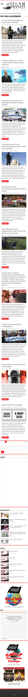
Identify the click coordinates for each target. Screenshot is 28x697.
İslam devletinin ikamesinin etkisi (16, 576)
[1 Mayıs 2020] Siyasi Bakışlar (15, 539)
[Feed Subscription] (27, 16)
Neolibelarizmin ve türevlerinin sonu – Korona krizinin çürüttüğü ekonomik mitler (17, 534)
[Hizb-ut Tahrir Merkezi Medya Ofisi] (14, 595)
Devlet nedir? (12, 557)
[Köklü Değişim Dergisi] (14, 675)
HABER (11, 24)
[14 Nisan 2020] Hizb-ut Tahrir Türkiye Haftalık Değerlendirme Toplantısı (13, 63)
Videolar (20, 67)
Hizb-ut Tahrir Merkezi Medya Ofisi (14, 607)
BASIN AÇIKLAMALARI (7, 67)
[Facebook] (13, 695)
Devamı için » (5, 55)
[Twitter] (15, 695)
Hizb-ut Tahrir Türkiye (14, 664)
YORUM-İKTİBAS (16, 407)
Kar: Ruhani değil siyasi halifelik (16, 513)
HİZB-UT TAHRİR (15, 67)
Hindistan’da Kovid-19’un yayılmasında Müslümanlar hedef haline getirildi (14, 147)
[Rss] (12, 695)
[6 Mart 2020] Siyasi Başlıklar (12, 405)
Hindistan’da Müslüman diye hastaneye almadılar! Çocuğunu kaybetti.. (13, 103)
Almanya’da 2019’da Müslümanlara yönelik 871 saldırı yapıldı (14, 189)
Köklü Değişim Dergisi (14, 683)
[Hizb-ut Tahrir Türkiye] (14, 653)
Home (1, 13)
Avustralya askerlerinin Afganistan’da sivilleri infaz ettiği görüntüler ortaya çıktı (14, 231)
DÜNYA (11, 107)
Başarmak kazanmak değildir (15, 564)
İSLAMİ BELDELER (17, 24)
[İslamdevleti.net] (14, 5)
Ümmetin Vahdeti (13, 551)
